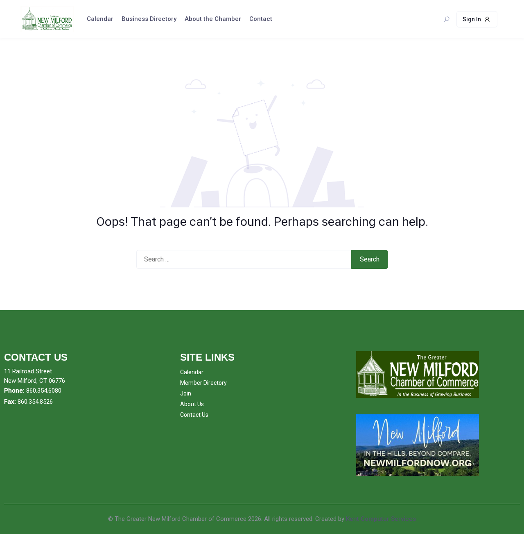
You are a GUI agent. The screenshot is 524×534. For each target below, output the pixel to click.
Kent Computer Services (381, 519)
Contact (260, 19)
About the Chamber (213, 19)
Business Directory (149, 19)
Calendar (100, 19)
